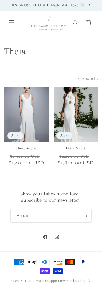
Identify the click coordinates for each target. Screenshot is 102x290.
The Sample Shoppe (41, 281)
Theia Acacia (26, 148)
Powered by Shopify (74, 281)
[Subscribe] (85, 216)
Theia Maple (76, 148)
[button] (11, 22)
